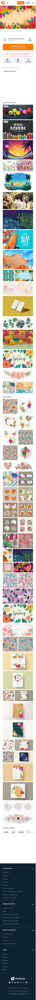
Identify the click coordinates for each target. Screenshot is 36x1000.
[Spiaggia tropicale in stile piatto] (11, 423)
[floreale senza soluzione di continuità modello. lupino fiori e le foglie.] (10, 700)
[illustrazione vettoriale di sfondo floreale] (9, 164)
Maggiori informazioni (10, 70)
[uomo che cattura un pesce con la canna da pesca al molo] (18, 192)
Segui (30, 40)
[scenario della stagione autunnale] (18, 362)
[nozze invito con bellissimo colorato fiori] (18, 878)
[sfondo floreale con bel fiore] (18, 230)
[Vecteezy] (3, 3)
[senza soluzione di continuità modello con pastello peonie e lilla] (10, 766)
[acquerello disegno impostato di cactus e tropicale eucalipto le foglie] (18, 346)
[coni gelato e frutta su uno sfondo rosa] (11, 176)
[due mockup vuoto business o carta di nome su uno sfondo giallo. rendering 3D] (18, 329)
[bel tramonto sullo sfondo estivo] (18, 149)
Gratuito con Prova (18, 47)
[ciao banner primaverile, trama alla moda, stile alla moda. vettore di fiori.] (18, 382)
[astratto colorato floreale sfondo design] (23, 715)
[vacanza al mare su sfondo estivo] (18, 270)
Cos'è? (17, 67)
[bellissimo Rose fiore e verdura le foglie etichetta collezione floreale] (10, 592)
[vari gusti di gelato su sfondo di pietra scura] (18, 111)
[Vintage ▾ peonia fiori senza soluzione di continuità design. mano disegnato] (10, 716)
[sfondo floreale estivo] (12, 298)
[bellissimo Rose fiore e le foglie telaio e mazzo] (10, 457)
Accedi (27, 2)
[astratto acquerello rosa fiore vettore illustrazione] (18, 311)
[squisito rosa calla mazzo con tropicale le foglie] (10, 550)
